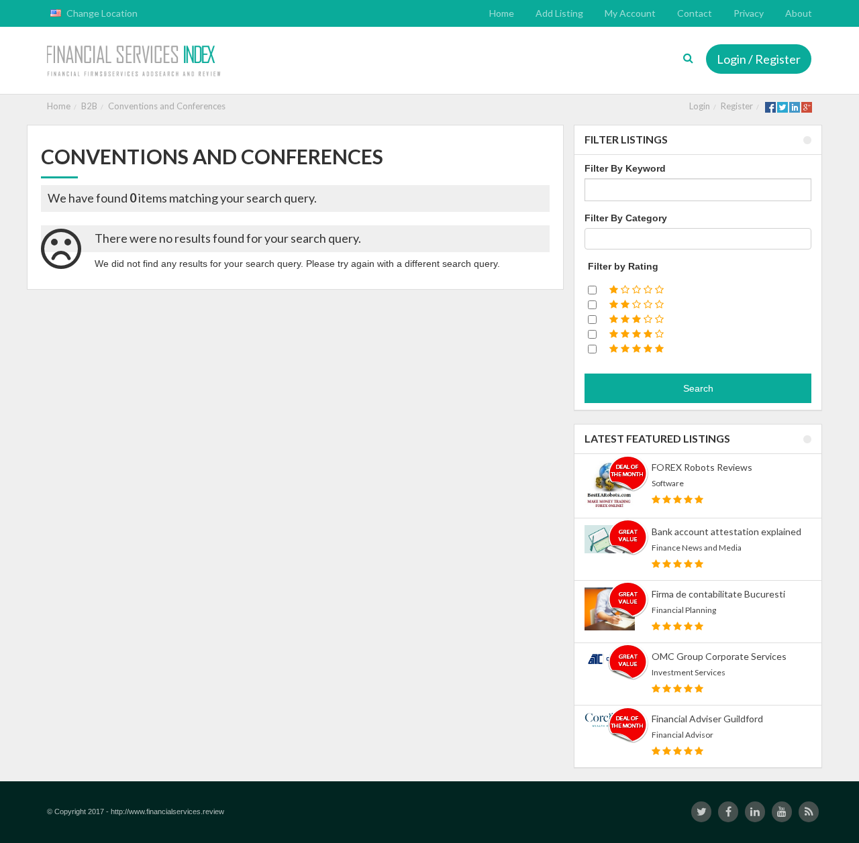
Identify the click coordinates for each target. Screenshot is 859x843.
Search (698, 388)
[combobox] (698, 238)
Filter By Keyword (625, 168)
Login (699, 106)
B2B (89, 106)
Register (737, 106)
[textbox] (592, 238)
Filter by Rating (623, 266)
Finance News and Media (697, 548)
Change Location (101, 13)
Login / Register (759, 59)
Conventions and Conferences (166, 106)
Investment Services (688, 672)
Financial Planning (684, 610)
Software (668, 483)
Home (58, 106)
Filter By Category (626, 218)
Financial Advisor (682, 735)
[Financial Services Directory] (135, 62)
